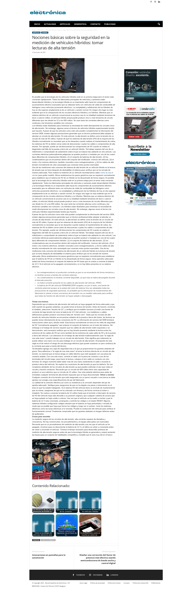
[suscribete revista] (140, 156)
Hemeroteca (80, 24)
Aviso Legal (83, 583)
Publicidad (109, 24)
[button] (159, 24)
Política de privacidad (97, 583)
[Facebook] (151, 2)
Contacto (95, 24)
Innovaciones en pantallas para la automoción (48, 556)
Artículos (65, 24)
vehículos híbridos (48, 540)
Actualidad (50, 24)
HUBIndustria (155, 583)
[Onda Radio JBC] (140, 139)
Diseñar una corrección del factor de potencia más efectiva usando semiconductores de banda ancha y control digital (98, 559)
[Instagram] (155, 2)
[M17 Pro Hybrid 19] (140, 101)
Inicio (37, 24)
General (44, 32)
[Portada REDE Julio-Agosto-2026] (140, 205)
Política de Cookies (114, 583)
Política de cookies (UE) (140, 583)
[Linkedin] (159, 2)
